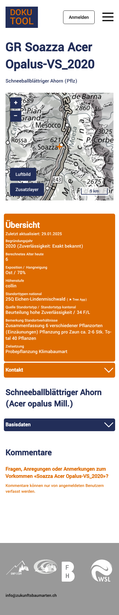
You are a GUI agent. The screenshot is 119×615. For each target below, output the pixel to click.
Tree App (79, 299)
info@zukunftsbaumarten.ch (31, 595)
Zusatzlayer (26, 189)
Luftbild (23, 174)
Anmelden (79, 17)
